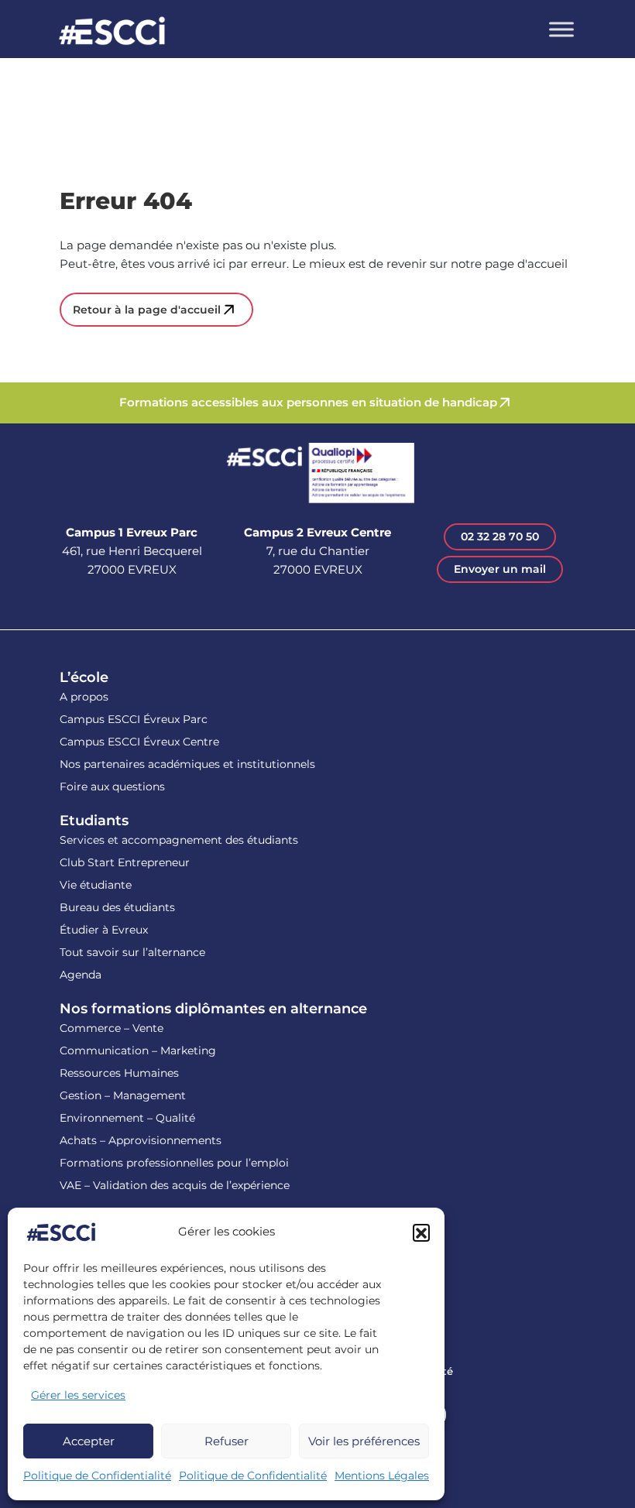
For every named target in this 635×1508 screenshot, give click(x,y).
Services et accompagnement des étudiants (179, 840)
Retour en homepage (112, 33)
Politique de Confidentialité (97, 1475)
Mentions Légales (382, 1475)
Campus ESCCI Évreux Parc (134, 719)
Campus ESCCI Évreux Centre (139, 742)
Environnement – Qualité (127, 1118)
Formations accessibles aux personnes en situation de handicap (308, 402)
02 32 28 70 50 (500, 536)
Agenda (80, 975)
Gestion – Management (123, 1095)
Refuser (226, 1441)
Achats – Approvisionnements (140, 1140)
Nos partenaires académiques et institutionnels (187, 764)
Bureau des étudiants (117, 907)
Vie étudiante (96, 885)
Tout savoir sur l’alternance (132, 952)
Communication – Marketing (138, 1050)
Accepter (89, 1441)
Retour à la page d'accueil (147, 310)
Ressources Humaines (119, 1073)
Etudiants (94, 820)
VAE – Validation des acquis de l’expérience (175, 1185)
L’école (84, 677)
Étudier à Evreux (104, 930)
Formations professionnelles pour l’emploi (174, 1163)
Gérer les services (78, 1395)
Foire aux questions (112, 786)
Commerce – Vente (111, 1028)
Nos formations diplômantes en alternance (213, 1008)
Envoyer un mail (500, 569)
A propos (84, 697)
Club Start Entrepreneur (125, 862)
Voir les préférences (364, 1441)
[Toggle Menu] (561, 29)
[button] (421, 1232)
